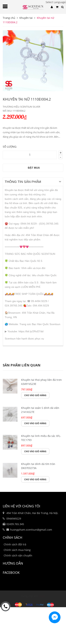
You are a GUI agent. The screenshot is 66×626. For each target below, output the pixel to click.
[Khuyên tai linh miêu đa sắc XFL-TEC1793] (10, 442)
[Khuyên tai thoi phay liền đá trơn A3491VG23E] (10, 386)
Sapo (42, 596)
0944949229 (13, 518)
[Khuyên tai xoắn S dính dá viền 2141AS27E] (10, 414)
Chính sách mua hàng (17, 550)
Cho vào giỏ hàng (35, 395)
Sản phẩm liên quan (21, 365)
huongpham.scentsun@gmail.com (31, 529)
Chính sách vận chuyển (18, 555)
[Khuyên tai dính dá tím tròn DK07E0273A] (10, 470)
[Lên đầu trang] (56, 615)
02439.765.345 (15, 524)
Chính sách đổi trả (15, 544)
